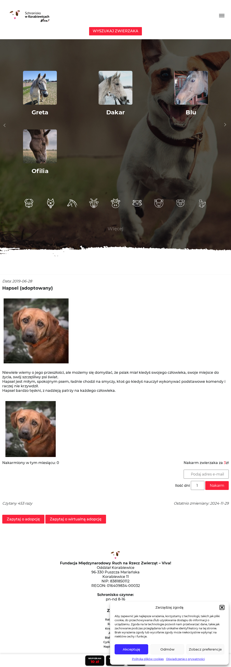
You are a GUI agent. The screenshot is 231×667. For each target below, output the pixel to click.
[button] (222, 607)
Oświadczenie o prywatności (185, 659)
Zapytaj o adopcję (23, 519)
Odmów (167, 649)
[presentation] (4, 125)
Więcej (115, 228)
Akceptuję (131, 649)
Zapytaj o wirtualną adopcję (76, 519)
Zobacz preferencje (205, 649)
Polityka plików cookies (148, 659)
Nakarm (217, 485)
